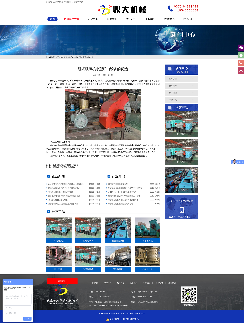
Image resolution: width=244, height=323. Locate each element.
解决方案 (120, 283)
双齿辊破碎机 (122, 305)
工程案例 (146, 283)
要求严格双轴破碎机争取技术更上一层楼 (124, 196)
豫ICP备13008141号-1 (136, 313)
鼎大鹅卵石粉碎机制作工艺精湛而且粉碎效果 (66, 184)
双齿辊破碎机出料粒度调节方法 (65, 165)
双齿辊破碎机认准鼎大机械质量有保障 (63, 204)
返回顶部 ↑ (62, 281)
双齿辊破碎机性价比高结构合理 (120, 204)
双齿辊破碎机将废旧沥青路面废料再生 (123, 200)
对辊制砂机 (103, 305)
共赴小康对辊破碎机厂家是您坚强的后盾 (64, 196)
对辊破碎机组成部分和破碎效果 (60, 192)
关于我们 (159, 283)
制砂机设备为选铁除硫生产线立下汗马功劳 (125, 188)
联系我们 (172, 283)
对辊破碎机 (112, 305)
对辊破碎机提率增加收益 (118, 184)
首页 (57, 57)
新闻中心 (133, 283)
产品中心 (107, 283)
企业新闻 (63, 57)
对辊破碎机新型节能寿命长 (64, 167)
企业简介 (95, 283)
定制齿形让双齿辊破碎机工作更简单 (122, 192)
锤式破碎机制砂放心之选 (58, 200)
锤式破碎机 (91, 81)
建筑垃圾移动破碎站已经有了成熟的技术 (64, 188)
